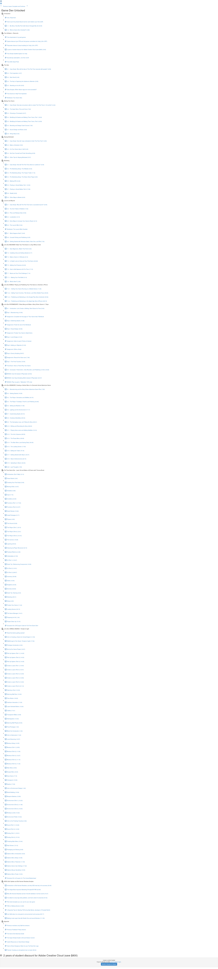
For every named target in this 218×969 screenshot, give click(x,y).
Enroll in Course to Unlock (109, 964)
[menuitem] (1, 4)
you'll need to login (116, 962)
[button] (1, 1)
